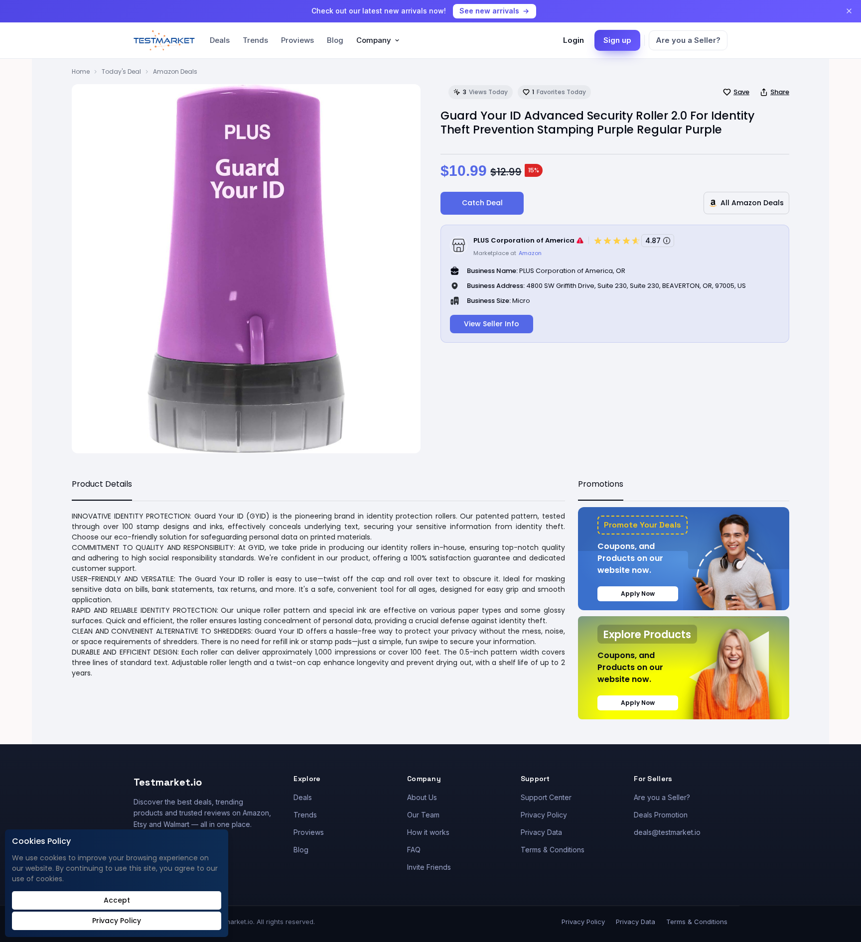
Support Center (546, 797)
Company (373, 40)
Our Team (423, 814)
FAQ (414, 849)
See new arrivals (489, 10)
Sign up (617, 40)
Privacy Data (541, 832)
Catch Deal (482, 203)
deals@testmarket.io (667, 832)
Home (81, 71)
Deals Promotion (661, 814)
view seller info (491, 324)
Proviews (297, 40)
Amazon (530, 253)
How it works (428, 832)
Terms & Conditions (552, 849)
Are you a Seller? (688, 40)
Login (573, 40)
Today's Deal (121, 71)
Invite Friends (429, 867)
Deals (220, 40)
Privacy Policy (544, 814)
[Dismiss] (849, 11)
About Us (422, 797)
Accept (117, 900)
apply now (638, 593)
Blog (335, 40)
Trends (255, 40)
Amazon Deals (175, 71)
